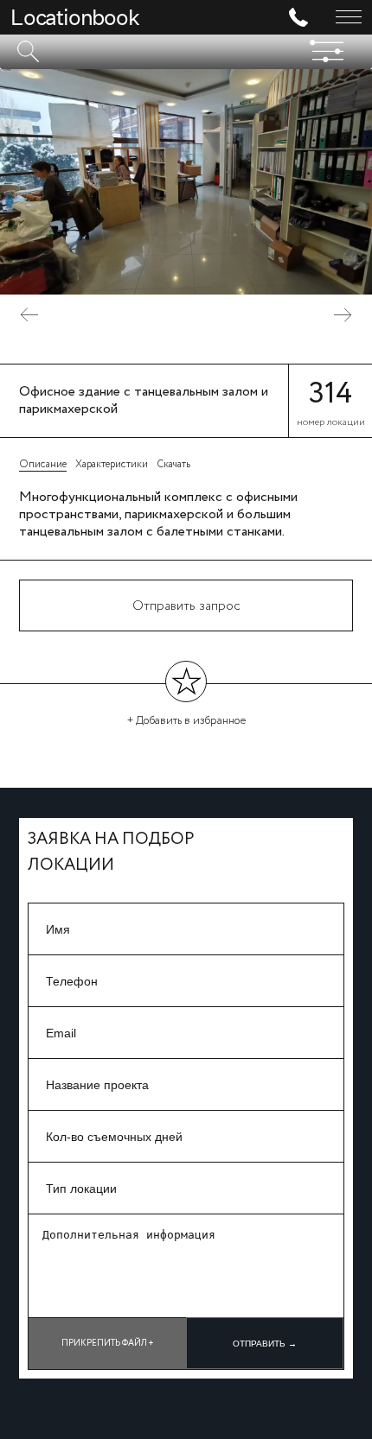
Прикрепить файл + (107, 1343)
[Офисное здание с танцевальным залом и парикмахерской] (186, 182)
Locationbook (74, 17)
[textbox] (186, 52)
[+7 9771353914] (305, 17)
